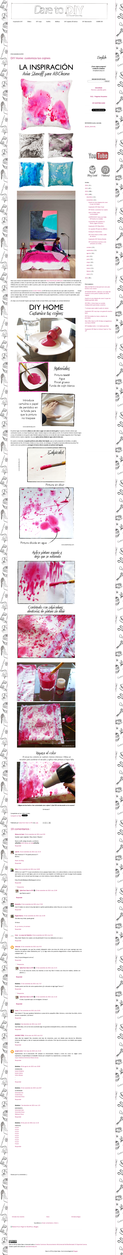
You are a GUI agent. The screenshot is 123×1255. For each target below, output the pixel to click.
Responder (18, 846)
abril (88, 265)
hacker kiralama (19, 1071)
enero (88, 274)
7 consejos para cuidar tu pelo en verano (97, 308)
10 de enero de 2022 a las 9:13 (34, 1035)
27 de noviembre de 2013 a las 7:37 (31, 983)
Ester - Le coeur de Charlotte (23, 935)
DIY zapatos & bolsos (71, 21)
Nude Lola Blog (19, 860)
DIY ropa (39, 21)
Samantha (18, 904)
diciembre (90, 197)
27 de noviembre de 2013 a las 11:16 (46, 997)
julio (88, 256)
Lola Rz (17, 852)
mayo (88, 262)
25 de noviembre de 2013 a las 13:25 (30, 852)
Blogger (75, 1251)
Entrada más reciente (18, 1217)
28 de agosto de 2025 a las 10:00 (30, 1066)
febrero (89, 271)
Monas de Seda (19, 834)
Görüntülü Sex (19, 1093)
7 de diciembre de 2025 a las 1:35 (30, 1105)
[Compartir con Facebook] (50, 823)
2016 (86, 185)
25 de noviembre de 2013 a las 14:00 (29, 869)
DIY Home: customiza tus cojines (98, 210)
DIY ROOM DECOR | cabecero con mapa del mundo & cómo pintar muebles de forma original (97, 293)
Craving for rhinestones (95, 232)
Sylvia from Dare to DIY (26, 823)
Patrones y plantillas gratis (98, 90)
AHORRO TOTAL (19, 1035)
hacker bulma (19, 1073)
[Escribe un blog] (46, 823)
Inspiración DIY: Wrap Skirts (96, 226)
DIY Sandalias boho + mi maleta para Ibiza (97, 326)
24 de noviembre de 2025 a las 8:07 (31, 1088)
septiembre (90, 250)
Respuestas (20, 887)
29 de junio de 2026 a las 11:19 (30, 1123)
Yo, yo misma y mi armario (22, 926)
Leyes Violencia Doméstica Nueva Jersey (26, 1058)
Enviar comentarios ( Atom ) (50, 1223)
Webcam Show (19, 1114)
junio (88, 259)
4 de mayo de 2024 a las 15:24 (32, 1051)
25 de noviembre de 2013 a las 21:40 (34, 916)
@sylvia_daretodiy (90, 126)
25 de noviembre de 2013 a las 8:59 (34, 834)
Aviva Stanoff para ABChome (54, 280)
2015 (86, 188)
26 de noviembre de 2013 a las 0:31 (42, 935)
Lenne (16, 1010)
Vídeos (29, 21)
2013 (86, 194)
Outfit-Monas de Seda (27, 843)
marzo (89, 268)
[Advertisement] (61, 38)
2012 (86, 278)
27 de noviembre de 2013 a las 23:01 (29, 1010)
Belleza (57, 21)
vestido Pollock (37, 291)
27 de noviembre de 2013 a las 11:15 (46, 968)
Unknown (17, 946)
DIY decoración (87, 21)
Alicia (16, 869)
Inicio (47, 1217)
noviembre (90, 200)
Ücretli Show (18, 1094)
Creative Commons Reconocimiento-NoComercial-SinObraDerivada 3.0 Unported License (61, 1244)
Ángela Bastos (19, 916)
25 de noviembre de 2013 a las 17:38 (32, 904)
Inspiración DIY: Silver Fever (96, 207)
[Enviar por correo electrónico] (43, 823)
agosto (89, 253)
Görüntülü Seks (19, 1110)
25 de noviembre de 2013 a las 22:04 (46, 890)
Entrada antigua (75, 1217)
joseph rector (19, 1051)
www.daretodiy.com (31, 1246)
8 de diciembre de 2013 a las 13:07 (31, 1024)
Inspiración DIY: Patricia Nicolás (97, 239)
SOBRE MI (99, 21)
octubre (89, 247)
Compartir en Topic (16, 816)
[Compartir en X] (48, 823)
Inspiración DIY (18, 21)
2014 (86, 191)
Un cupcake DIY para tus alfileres (98, 229)
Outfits (48, 21)
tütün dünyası (19, 1075)
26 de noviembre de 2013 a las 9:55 (31, 946)
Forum (17, 1127)
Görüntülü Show (19, 1096)
